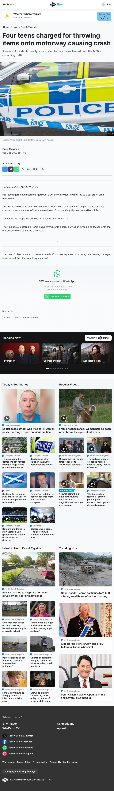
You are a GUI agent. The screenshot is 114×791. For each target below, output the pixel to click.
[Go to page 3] (53, 368)
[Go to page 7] (62, 368)
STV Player (9, 723)
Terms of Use (23, 762)
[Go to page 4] (55, 368)
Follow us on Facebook (20, 741)
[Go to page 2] (51, 368)
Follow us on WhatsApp (21, 747)
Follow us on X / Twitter (21, 735)
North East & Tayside (25, 27)
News (6, 27)
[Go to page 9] (67, 368)
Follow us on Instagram (21, 753)
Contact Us (55, 762)
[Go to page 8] (65, 368)
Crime (7, 317)
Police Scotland (30, 317)
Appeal (61, 728)
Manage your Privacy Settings (20, 771)
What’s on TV (11, 728)
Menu (10, 4)
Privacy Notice (40, 762)
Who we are (8, 762)
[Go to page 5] (58, 368)
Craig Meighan (10, 149)
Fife (16, 317)
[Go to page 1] (47, 368)
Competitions (65, 723)
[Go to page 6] (60, 368)
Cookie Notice (70, 762)
